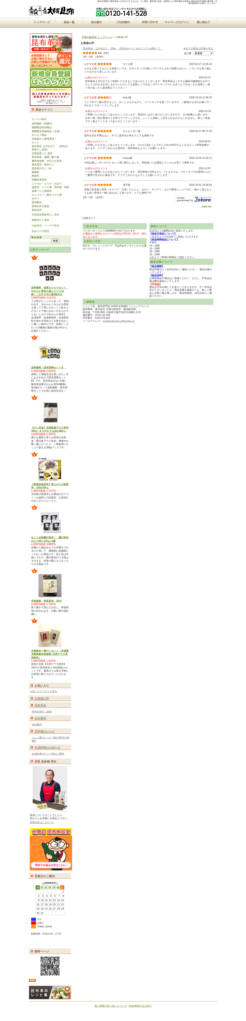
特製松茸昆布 (39, 179)
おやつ (35, 198)
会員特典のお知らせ (48, 747)
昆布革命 (40, 705)
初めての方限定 (40, 231)
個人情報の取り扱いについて (111, 1005)
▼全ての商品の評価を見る (198, 48)
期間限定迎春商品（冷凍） (47, 131)
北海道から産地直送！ (44, 138)
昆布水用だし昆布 (42, 711)
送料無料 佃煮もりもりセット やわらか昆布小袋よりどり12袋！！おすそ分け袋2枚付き (50, 291)
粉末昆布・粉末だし (43, 164)
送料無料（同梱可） (43, 123)
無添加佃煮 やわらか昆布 (47, 160)
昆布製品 (37, 202)
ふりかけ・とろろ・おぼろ (47, 183)
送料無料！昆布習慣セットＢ (48, 367)
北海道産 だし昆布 (42, 153)
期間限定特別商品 (42, 127)
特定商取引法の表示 (140, 1005)
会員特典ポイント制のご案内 (48, 753)
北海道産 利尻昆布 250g (46, 600)
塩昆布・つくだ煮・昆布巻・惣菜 (50, 187)
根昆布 (35, 175)
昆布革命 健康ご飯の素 (45, 157)
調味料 (35, 172)
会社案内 (40, 718)
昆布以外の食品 (40, 206)
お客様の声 (42, 698)
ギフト (35, 142)
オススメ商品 (39, 134)
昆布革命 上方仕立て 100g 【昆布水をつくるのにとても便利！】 (123, 48)
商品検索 (36, 237)
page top (206, 206)
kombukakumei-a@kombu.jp (118, 321)
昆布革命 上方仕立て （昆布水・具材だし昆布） (51, 148)
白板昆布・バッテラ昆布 (45, 225)
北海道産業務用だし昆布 (45, 214)
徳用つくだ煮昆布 (42, 191)
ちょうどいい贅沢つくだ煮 (47, 194)
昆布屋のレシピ (45, 731)
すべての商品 (39, 119)
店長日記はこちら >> (42, 822)
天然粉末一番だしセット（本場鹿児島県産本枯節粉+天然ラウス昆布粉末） (50, 654)
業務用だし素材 (40, 220)
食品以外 (37, 209)
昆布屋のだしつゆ (42, 168)
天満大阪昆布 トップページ (97, 37)
